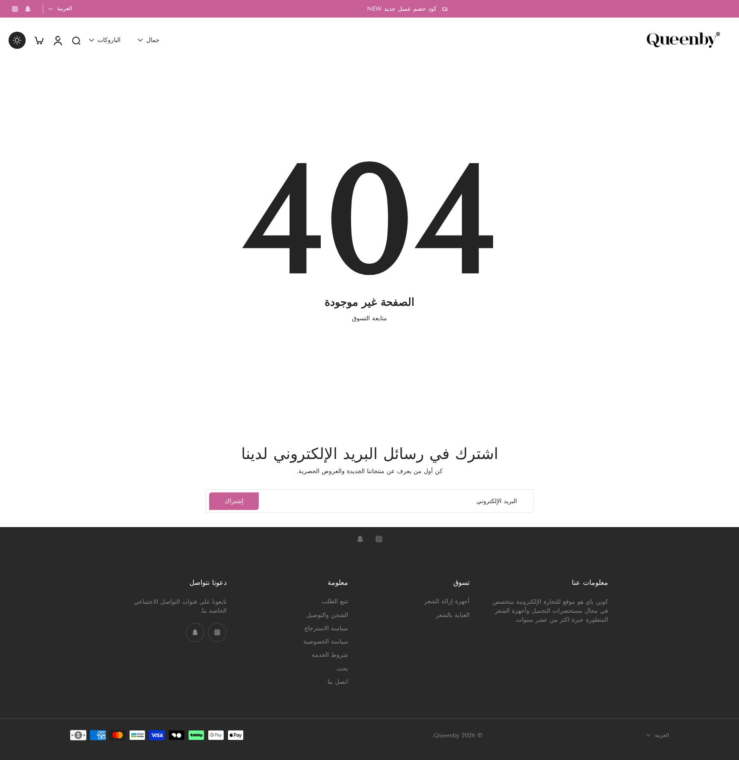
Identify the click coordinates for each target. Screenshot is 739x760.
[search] (76, 40)
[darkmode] (17, 40)
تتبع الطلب (335, 601)
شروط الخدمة (330, 655)
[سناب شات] (27, 9)
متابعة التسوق (369, 318)
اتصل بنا (338, 681)
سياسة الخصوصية (325, 641)
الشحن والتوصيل (327, 614)
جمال (153, 40)
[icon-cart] (38, 40)
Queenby (446, 735)
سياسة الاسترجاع (326, 628)
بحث (342, 668)
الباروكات (109, 40)
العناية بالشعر (453, 614)
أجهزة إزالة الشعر (447, 601)
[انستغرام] (15, 9)
